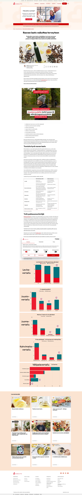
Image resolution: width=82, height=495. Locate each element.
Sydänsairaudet (15, 478)
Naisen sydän (60, 0)
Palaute (59, 482)
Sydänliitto (22, 0)
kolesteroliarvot (44, 79)
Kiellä (29, 255)
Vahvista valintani (41, 255)
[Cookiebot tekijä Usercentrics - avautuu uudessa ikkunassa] (55, 239)
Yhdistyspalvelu (56, 0)
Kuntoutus (25, 478)
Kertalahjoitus (37, 478)
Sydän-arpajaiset (37, 481)
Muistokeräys (37, 485)
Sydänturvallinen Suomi (30, 0)
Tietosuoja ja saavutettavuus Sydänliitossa (62, 484)
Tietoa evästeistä (60, 486)
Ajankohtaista (48, 478)
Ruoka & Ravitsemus (16, 481)
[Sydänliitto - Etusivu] (17, 473)
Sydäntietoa (36, 3)
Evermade (67, 492)
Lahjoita (64, 3)
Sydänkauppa (45, 0)
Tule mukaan (48, 3)
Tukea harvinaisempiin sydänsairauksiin (50, 483)
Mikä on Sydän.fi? (61, 476)
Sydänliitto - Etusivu (20, 3)
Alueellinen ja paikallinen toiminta (51, 481)
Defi (25, 0)
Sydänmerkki (40, 0)
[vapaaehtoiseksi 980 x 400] (41, 14)
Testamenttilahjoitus (38, 482)
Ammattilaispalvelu (50, 0)
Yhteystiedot (59, 3)
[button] (68, 3)
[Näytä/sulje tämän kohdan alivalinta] (50, 3)
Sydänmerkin (38, 232)
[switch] (36, 251)
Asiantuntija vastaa (60, 478)
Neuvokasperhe (36, 0)
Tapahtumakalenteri (49, 486)
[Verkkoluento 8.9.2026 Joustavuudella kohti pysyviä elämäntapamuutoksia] (41, 104)
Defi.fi (47, 487)
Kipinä (63, 0)
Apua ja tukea (42, 3)
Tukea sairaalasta (26, 481)
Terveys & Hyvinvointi (16, 482)
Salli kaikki (53, 255)
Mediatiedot (59, 481)
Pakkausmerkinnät (27, 216)
